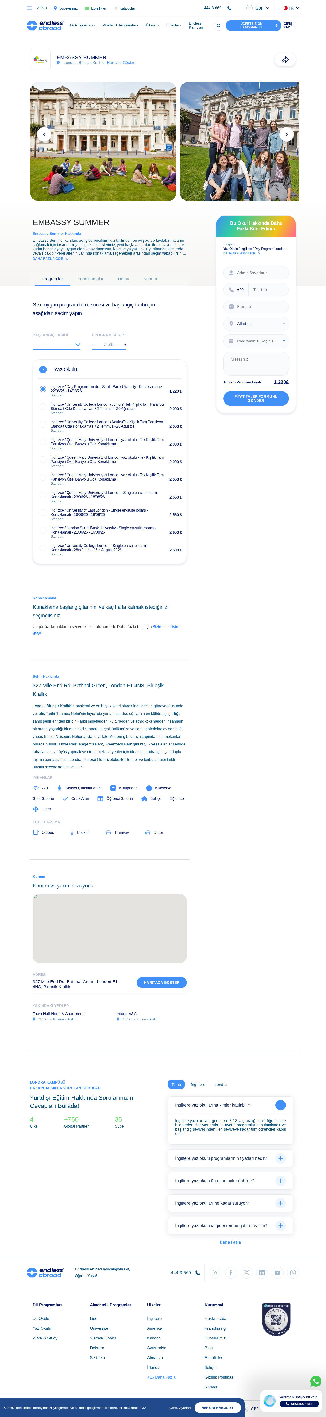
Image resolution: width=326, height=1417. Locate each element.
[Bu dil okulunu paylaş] (285, 59)
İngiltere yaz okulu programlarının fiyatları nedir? (221, 1158)
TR (291, 8)
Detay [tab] (123, 279)
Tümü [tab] (176, 1084)
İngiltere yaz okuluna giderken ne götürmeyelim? (221, 1225)
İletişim (211, 1367)
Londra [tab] (221, 1084)
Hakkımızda (215, 1318)
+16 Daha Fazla (161, 1377)
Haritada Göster (162, 983)
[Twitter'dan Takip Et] (246, 1273)
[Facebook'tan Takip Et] (231, 1273)
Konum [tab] (150, 279)
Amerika (154, 1328)
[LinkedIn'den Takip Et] (262, 1273)
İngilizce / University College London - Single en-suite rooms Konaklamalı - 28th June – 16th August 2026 (99, 548)
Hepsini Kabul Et (218, 1408)
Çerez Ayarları (180, 1408)
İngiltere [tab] (198, 1084)
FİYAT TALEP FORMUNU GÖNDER (256, 398)
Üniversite (99, 1328)
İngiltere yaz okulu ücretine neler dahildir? (214, 1180)
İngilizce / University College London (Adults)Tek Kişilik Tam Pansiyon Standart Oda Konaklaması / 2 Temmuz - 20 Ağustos (107, 424)
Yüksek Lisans (103, 1338)
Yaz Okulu (42, 1328)
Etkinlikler (213, 1357)
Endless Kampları (196, 25)
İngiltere (154, 1318)
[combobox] (256, 324)
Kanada (154, 1338)
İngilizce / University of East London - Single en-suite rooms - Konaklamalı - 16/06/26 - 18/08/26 (99, 512)
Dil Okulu (41, 1318)
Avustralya (156, 1348)
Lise (93, 1318)
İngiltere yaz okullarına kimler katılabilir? (213, 1105)
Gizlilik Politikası (220, 1377)
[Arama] (218, 26)
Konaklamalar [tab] (90, 279)
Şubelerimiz (215, 1338)
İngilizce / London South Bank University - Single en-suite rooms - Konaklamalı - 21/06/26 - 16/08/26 (103, 530)
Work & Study (45, 1338)
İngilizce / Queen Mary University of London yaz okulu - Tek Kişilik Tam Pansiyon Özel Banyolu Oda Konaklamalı (107, 442)
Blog (209, 1348)
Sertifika (97, 1357)
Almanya (155, 1357)
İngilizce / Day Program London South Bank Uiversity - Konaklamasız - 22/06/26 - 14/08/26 (107, 389)
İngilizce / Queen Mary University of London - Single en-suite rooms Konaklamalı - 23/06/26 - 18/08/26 (104, 495)
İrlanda (153, 1367)
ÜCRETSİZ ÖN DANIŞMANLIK (251, 25)
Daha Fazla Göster (239, 253)
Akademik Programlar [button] (119, 25)
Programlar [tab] (52, 279)
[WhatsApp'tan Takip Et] (293, 1273)
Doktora (97, 1348)
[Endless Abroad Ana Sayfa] (45, 26)
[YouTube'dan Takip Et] (278, 1273)
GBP (256, 8)
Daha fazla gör (48, 259)
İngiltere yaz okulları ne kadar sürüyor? (212, 1203)
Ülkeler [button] (151, 25)
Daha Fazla (230, 1242)
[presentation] (44, 134)
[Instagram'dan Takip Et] (215, 1273)
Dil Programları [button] (81, 25)
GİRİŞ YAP (288, 25)
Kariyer (211, 1387)
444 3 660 (213, 8)
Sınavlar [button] (172, 25)
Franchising (215, 1328)
